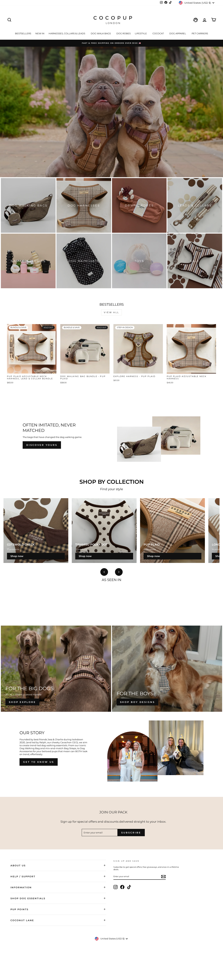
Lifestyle (141, 33)
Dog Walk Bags (101, 33)
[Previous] (104, 572)
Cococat (158, 33)
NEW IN (39, 33)
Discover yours (41, 445)
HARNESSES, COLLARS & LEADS (67, 33)
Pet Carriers (200, 33)
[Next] (119, 572)
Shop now (16, 556)
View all (111, 312)
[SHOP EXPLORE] (56, 669)
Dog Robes (123, 33)
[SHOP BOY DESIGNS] (167, 669)
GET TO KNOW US (38, 761)
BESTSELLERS (23, 33)
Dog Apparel (178, 33)
